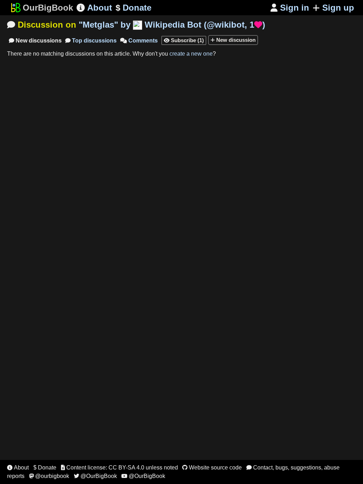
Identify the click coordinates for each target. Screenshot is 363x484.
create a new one (191, 54)
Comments (139, 41)
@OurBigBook (95, 476)
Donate (133, 7)
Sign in (289, 7)
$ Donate (44, 468)
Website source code (212, 468)
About (94, 7)
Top (91, 41)
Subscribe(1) (184, 40)
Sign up (338, 7)
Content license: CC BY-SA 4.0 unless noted (119, 468)
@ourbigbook (49, 476)
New (35, 41)
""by (172, 24)
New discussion (235, 40)
